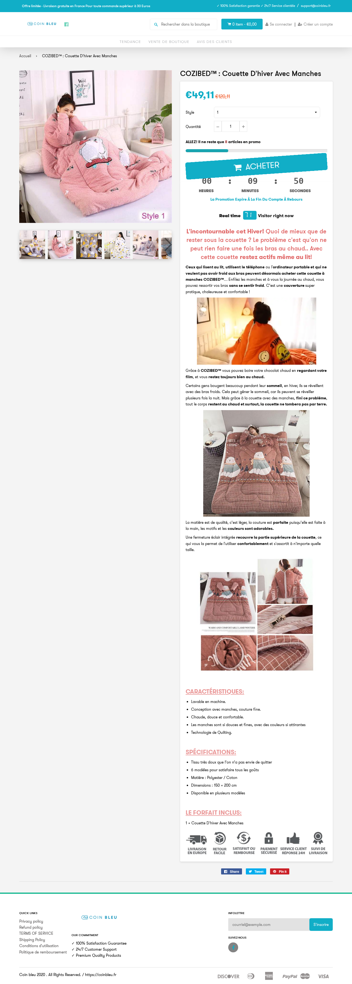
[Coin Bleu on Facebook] (233, 947)
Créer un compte (318, 24)
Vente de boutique (168, 41)
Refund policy (31, 927)
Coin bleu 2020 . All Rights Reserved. (50, 974)
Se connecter (281, 24)
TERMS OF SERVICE (36, 933)
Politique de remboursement (43, 952)
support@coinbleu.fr (316, 6)
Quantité (193, 126)
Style (190, 112)
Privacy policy (31, 921)
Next (167, 244)
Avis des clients (214, 41)
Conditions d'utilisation (39, 945)
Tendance (130, 41)
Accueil (25, 55)
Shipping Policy (32, 939)
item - (244, 24)
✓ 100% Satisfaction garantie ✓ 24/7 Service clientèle (256, 6)
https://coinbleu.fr (100, 974)
